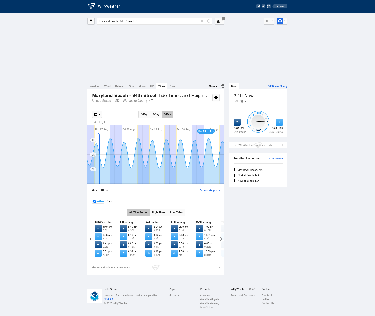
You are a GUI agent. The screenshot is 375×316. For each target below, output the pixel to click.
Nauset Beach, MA (248, 180)
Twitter (265, 299)
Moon (142, 86)
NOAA (107, 299)
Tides (161, 86)
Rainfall (119, 86)
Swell (173, 86)
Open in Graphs (208, 190)
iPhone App (175, 295)
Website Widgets (209, 299)
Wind (107, 86)
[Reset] (202, 21)
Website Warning (209, 303)
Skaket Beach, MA (248, 175)
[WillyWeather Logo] (106, 6)
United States (101, 100)
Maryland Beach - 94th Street (152, 100)
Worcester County (135, 100)
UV (152, 86)
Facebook (267, 295)
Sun (131, 86)
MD (116, 100)
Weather (95, 86)
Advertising (206, 307)
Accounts (205, 295)
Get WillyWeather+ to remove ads (253, 145)
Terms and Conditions (243, 295)
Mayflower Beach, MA (250, 170)
